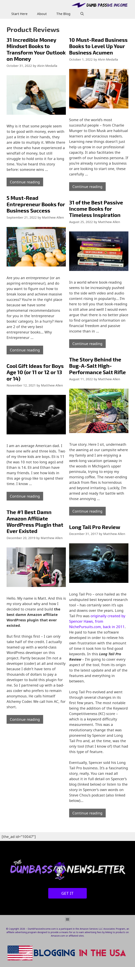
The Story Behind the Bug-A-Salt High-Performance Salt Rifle (97, 365)
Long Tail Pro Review (94, 527)
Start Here (19, 14)
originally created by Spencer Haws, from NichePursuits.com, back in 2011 (97, 621)
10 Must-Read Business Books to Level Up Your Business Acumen (98, 46)
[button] (67, 919)
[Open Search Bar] (82, 14)
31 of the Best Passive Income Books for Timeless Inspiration (96, 208)
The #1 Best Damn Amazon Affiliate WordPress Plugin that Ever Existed (35, 521)
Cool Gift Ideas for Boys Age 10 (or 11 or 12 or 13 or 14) (35, 372)
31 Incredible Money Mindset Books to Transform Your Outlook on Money (36, 49)
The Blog (63, 14)
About (42, 14)
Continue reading (25, 181)
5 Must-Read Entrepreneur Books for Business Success (36, 204)
